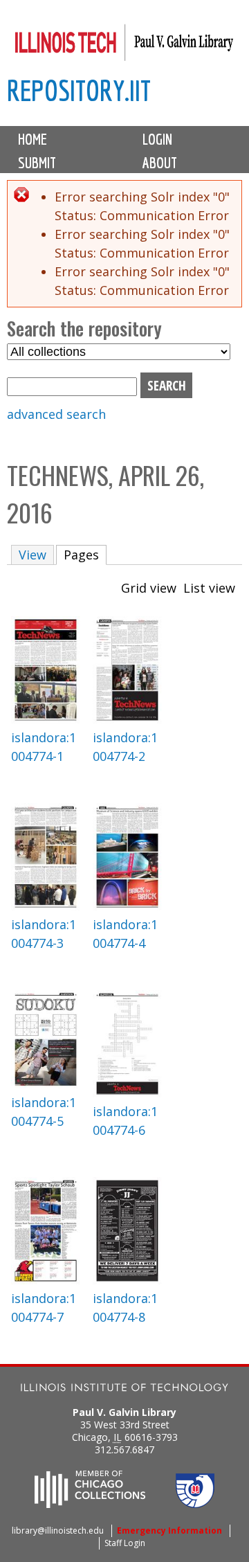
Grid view (148, 588)
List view (209, 588)
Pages (85, 554)
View (32, 554)
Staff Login (124, 1543)
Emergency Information (169, 1530)
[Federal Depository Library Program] (195, 1503)
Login (157, 139)
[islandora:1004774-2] (127, 718)
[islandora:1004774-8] (127, 1279)
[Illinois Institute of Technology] (124, 1389)
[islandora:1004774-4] (127, 905)
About (159, 163)
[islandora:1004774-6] (127, 1092)
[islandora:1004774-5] (45, 1083)
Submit (37, 163)
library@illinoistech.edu (58, 1530)
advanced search (56, 414)
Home (32, 139)
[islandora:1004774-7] (45, 1279)
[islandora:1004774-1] (45, 718)
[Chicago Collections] (90, 1503)
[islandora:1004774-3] (45, 905)
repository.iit (79, 90)
